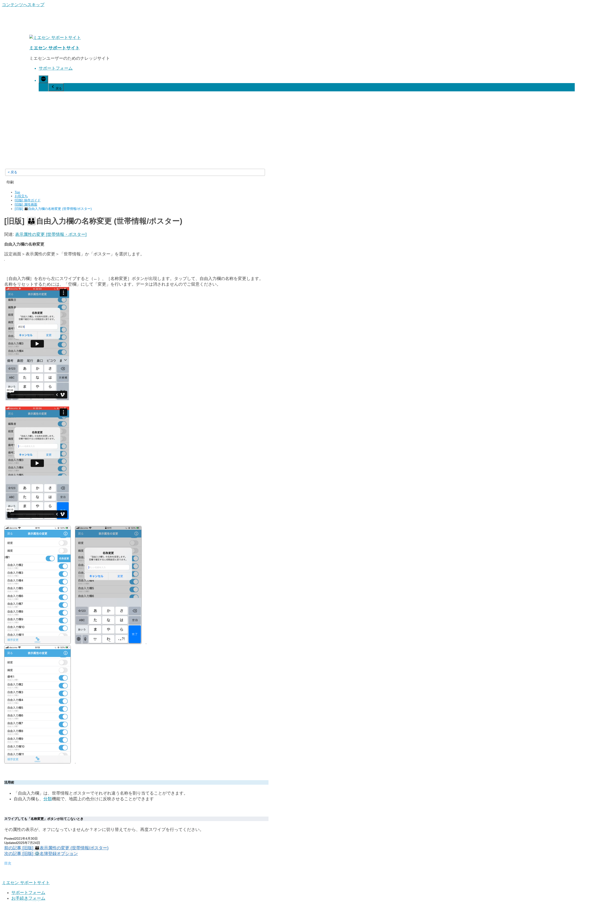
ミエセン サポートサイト (54, 47)
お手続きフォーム (28, 898)
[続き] (43, 79)
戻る (59, 88)
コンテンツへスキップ (23, 4)
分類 (47, 798)
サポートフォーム (56, 68)
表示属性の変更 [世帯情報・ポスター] (51, 234)
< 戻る (12, 172)
